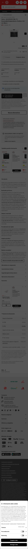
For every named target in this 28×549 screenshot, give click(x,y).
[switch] (22, 531)
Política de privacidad (5, 523)
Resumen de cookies (21, 523)
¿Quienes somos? (13, 523)
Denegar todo (14, 544)
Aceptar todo (14, 540)
